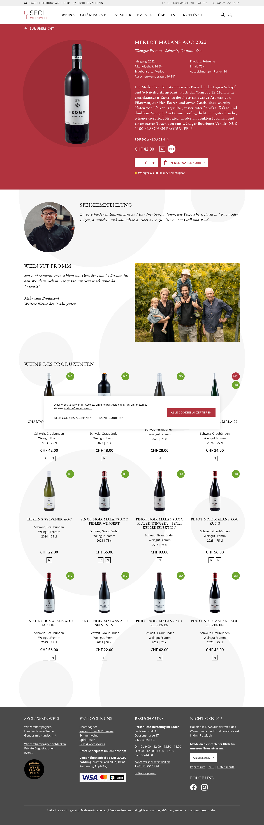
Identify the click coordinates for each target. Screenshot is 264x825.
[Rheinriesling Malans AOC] (215, 393)
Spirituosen (87, 740)
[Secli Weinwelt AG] (35, 14)
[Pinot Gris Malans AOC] (159, 393)
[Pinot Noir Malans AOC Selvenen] (104, 593)
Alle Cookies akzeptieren (191, 412)
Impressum (197, 767)
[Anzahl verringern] (139, 162)
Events (28, 753)
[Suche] (222, 15)
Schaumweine (89, 735)
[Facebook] (193, 788)
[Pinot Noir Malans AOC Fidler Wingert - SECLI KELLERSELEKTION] (159, 491)
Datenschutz (226, 767)
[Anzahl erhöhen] (154, 162)
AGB (211, 767)
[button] (68, 15)
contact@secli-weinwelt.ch (152, 762)
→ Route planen (145, 773)
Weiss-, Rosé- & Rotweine (97, 731)
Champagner (88, 727)
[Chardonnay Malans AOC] (49, 393)
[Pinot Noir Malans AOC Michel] (49, 593)
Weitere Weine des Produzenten (50, 304)
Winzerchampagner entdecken (45, 744)
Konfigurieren (111, 418)
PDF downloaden (150, 139)
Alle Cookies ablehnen (73, 418)
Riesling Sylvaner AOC (49, 519)
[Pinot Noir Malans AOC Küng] (215, 491)
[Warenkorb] (237, 15)
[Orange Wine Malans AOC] (104, 393)
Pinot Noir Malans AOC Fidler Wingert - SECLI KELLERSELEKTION (159, 523)
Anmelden (201, 758)
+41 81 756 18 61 (148, 766)
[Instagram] (204, 788)
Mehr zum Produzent (41, 298)
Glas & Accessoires (92, 744)
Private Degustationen (39, 748)
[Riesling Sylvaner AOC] (49, 491)
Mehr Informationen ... (78, 408)
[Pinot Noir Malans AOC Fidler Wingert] (104, 491)
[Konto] (230, 15)
